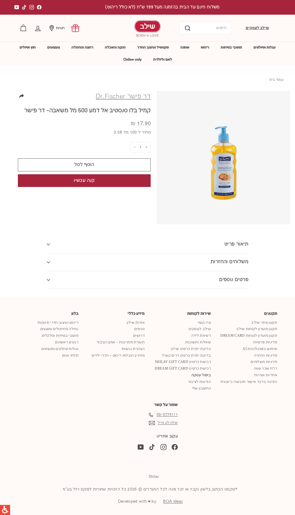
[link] (75, 28)
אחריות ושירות (265, 375)
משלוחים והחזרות (229, 261)
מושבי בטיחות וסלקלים (60, 336)
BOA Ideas (173, 501)
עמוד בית (276, 80)
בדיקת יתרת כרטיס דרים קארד (186, 355)
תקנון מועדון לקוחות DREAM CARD (248, 336)
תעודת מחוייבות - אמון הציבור (121, 342)
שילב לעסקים (257, 28)
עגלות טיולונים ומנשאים (59, 349)
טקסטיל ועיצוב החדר (153, 47)
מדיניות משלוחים (264, 362)
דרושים (139, 336)
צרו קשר (204, 323)
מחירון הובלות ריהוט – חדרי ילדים (118, 355)
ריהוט (205, 47)
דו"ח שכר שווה (265, 368)
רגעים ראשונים (66, 342)
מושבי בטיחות (231, 47)
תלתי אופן (70, 355)
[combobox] (205, 28)
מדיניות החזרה (265, 355)
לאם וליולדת (162, 59)
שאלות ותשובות (198, 342)
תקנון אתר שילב (264, 323)
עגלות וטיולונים (265, 47)
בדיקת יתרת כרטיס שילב (191, 349)
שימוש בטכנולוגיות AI (260, 349)
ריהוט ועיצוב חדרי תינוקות (57, 323)
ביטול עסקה (201, 375)
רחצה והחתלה (82, 47)
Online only (132, 59)
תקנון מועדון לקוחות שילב (256, 329)
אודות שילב (135, 323)
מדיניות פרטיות (265, 342)
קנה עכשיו (84, 180)
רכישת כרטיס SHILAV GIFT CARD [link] (183, 362)
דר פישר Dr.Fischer (123, 96)
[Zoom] (223, 157)
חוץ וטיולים (28, 47)
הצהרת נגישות (133, 349)
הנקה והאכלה (115, 47)
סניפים (139, 329)
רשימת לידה (201, 336)
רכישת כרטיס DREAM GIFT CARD (183, 368)
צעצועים (53, 47)
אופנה (184, 47)
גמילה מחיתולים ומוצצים (59, 329)
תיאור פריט (236, 244)
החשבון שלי (201, 388)
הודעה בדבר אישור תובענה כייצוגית (248, 382)
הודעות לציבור (199, 382)
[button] (38, 28)
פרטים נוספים (233, 279)
